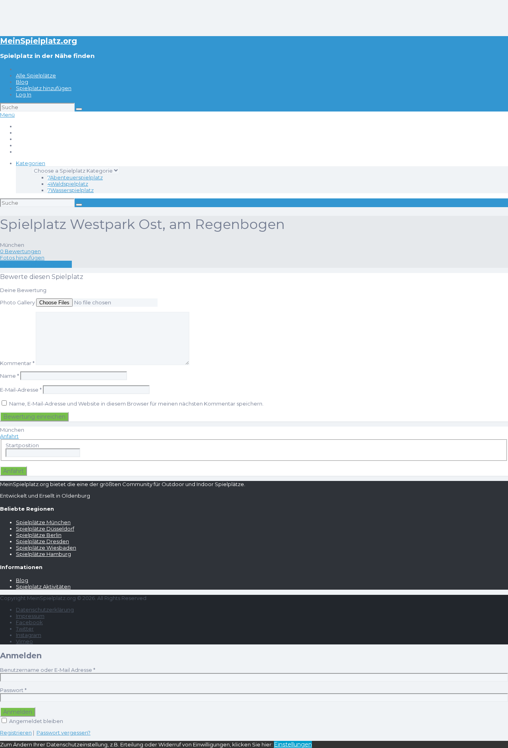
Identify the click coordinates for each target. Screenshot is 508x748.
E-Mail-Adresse (21, 389)
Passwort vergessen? (63, 732)
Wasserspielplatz (71, 190)
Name (9, 376)
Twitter (25, 628)
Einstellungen (293, 744)
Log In (23, 94)
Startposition (22, 445)
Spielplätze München (43, 522)
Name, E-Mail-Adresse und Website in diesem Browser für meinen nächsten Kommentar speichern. (136, 403)
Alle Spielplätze (36, 75)
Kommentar (17, 363)
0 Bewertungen (20, 251)
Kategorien (30, 163)
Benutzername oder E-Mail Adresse (47, 670)
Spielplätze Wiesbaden (46, 547)
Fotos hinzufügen (22, 257)
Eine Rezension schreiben (36, 264)
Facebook (29, 622)
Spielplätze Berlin (39, 535)
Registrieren (16, 732)
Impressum (30, 616)
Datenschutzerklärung (45, 609)
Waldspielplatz (68, 184)
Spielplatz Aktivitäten (43, 586)
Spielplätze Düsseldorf (45, 528)
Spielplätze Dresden (42, 541)
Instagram (28, 635)
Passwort (13, 690)
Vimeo (24, 641)
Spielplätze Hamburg (43, 554)
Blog (22, 82)
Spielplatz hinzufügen (43, 88)
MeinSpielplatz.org (38, 41)
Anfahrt (9, 436)
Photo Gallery (17, 302)
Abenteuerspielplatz (75, 177)
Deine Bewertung (23, 290)
